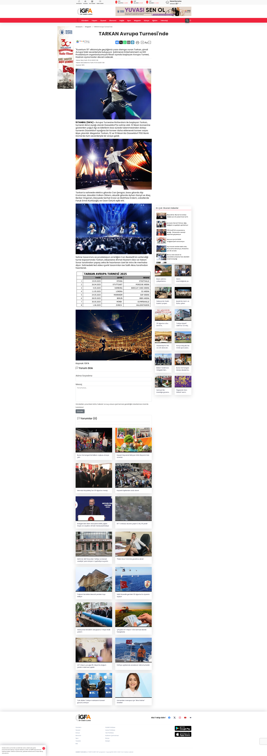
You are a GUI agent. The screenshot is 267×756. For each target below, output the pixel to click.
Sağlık (121, 21)
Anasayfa (79, 3)
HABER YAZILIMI (81, 752)
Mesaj (79, 384)
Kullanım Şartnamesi (112, 735)
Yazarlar (85, 3)
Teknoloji (164, 21)
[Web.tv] (190, 718)
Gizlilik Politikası (110, 727)
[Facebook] (169, 718)
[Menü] (190, 20)
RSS (77, 744)
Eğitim (154, 21)
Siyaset (103, 21)
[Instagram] (180, 718)
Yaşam (94, 21)
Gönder (80, 411)
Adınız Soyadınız (84, 375)
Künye (107, 738)
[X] (175, 718)
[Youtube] (185, 718)
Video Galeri (100, 3)
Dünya (146, 21)
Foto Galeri (92, 3)
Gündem (84, 21)
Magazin (137, 21)
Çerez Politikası (110, 730)
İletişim (107, 741)
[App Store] (178, 734)
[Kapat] (44, 748)
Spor (129, 21)
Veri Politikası (109, 733)
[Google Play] (178, 728)
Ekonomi (112, 21)
